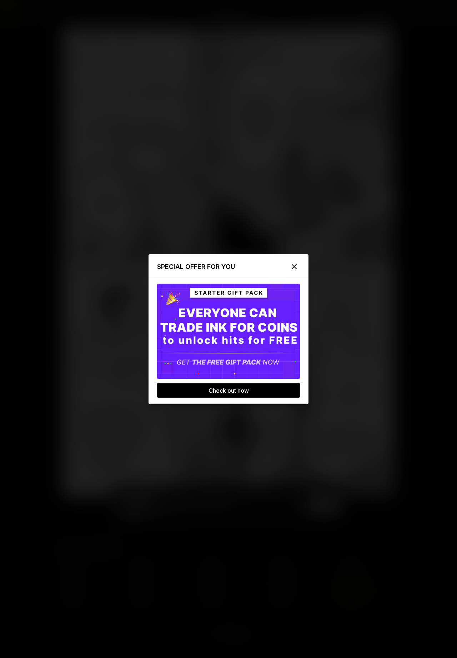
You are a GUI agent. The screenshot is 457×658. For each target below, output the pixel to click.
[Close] (294, 266)
